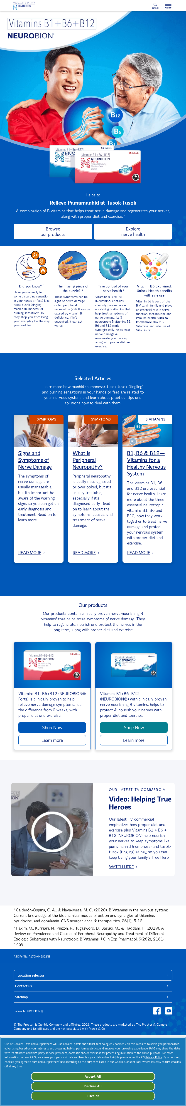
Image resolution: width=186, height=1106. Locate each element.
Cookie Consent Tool (128, 1062)
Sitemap (21, 997)
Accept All (93, 1076)
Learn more (52, 740)
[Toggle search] (155, 5)
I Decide (93, 1096)
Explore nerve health (133, 231)
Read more (29, 552)
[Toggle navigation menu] (168, 5)
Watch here (121, 866)
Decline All (93, 1086)
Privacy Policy (153, 1057)
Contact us (23, 986)
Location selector (30, 975)
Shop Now (52, 727)
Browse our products (53, 231)
